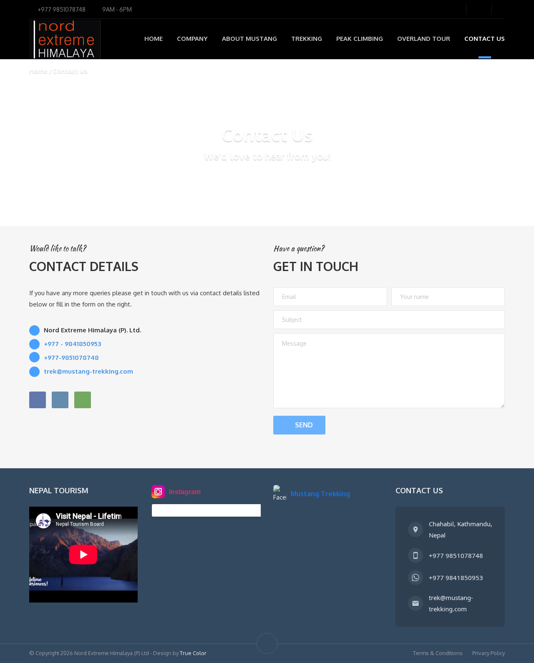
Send (304, 425)
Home (153, 39)
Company (192, 39)
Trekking (306, 39)
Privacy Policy (488, 653)
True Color (193, 653)
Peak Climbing (359, 39)
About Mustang (249, 39)
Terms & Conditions (438, 653)
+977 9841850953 (456, 577)
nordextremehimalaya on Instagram (213, 510)
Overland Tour (423, 39)
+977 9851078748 (456, 555)
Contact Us (484, 39)
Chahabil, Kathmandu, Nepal (460, 529)
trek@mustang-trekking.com (451, 603)
